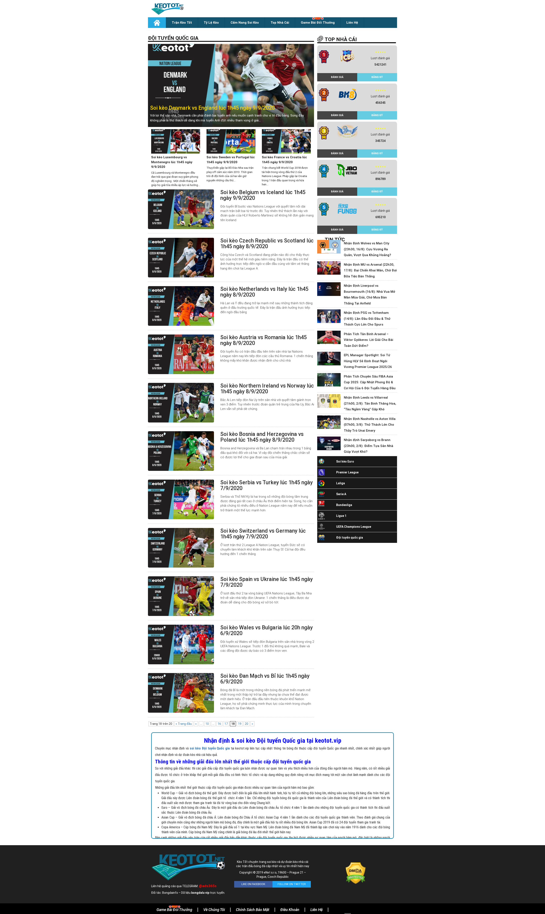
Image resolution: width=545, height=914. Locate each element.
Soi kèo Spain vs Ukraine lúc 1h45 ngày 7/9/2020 (266, 582)
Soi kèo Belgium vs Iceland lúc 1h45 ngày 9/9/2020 (262, 195)
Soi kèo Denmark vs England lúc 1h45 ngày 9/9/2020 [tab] (212, 108)
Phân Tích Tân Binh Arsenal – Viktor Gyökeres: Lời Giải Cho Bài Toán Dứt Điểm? (368, 340)
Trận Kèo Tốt (182, 23)
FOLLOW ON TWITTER (292, 884)
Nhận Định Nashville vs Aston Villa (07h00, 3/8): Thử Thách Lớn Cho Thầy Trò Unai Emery (370, 424)
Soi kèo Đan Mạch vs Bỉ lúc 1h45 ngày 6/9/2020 (265, 679)
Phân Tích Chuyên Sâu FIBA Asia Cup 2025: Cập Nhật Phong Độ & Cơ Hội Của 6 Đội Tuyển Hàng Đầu (370, 382)
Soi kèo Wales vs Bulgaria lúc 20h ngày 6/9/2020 (266, 630)
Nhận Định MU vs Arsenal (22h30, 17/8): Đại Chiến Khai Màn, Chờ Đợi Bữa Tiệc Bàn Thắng (370, 270)
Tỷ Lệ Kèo (211, 23)
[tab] (231, 85)
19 (239, 723)
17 (226, 723)
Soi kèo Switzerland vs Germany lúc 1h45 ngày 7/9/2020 (263, 534)
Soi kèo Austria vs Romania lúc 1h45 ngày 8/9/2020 (263, 340)
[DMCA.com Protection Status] (356, 873)
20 (246, 723)
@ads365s (208, 886)
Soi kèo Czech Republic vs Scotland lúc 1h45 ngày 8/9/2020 (267, 244)
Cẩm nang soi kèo (245, 23)
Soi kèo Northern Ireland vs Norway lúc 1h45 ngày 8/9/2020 (267, 389)
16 (219, 723)
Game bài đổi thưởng (318, 23)
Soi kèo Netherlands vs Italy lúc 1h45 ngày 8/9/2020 (264, 292)
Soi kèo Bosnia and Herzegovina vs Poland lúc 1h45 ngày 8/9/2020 (262, 437)
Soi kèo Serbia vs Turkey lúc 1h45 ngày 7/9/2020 (266, 485)
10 (207, 723)
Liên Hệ (352, 23)
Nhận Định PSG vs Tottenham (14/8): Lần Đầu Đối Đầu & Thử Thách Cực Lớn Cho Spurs (367, 318)
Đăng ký (377, 77)
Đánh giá (337, 77)
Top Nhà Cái (280, 23)
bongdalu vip (200, 892)
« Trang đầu (184, 723)
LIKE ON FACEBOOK (253, 884)
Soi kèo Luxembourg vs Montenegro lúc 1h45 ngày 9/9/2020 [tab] (171, 162)
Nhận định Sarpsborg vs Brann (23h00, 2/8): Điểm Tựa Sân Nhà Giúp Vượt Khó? (368, 446)
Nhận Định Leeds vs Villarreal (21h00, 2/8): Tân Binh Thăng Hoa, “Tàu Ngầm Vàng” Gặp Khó (370, 403)
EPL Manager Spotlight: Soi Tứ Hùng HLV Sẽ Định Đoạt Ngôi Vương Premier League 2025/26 (368, 361)
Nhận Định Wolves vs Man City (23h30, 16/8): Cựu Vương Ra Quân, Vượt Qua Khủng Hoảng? (367, 249)
